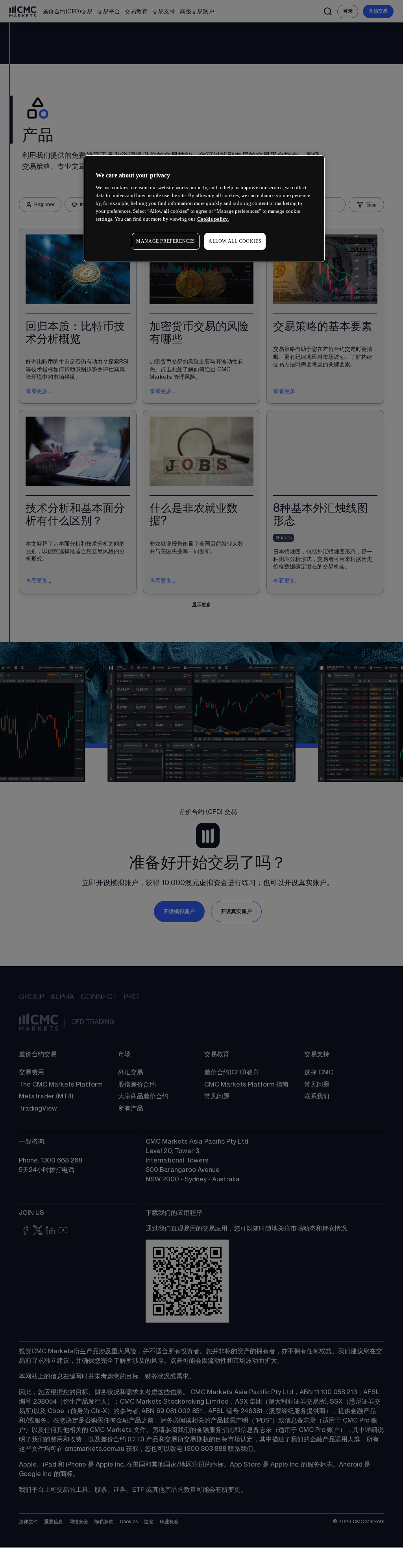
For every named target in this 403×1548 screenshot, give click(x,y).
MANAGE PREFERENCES (165, 241)
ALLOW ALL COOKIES (235, 241)
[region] (204, 208)
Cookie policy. (213, 219)
